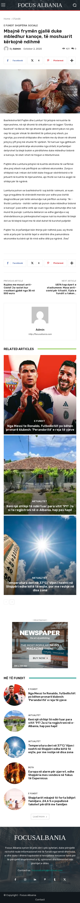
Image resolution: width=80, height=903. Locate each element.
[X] (64, 879)
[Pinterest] (45, 879)
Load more (39, 816)
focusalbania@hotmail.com (47, 870)
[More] (72, 60)
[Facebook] (15, 879)
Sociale (33, 25)
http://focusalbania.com (40, 334)
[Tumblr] (54, 879)
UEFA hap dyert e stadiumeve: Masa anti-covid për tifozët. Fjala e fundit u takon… (61, 289)
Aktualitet (39, 501)
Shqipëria (21, 25)
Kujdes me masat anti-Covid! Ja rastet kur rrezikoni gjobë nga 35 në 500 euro (19, 289)
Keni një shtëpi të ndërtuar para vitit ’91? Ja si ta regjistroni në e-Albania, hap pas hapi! (40, 508)
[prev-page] (6, 602)
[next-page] (12, 602)
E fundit (16, 18)
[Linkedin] (35, 879)
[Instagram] (25, 879)
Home (7, 18)
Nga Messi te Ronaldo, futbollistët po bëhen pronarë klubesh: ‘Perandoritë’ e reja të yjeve (40, 427)
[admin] (7, 48)
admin (17, 49)
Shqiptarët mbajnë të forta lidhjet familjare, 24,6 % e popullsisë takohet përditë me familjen (52, 801)
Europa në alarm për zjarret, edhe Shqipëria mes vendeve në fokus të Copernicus (51, 775)
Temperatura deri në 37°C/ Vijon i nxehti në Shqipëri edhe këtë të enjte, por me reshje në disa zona (40, 586)
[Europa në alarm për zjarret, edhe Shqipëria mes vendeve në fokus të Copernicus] (14, 773)
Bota (31, 767)
